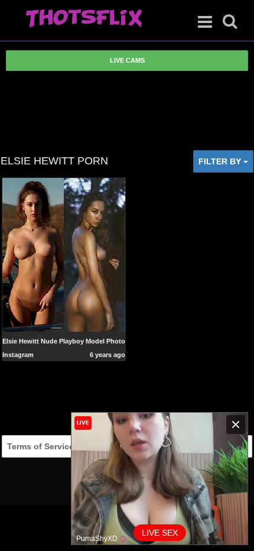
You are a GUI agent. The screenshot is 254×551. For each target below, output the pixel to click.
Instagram (18, 354)
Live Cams (127, 60)
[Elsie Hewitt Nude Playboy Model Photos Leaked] (64, 253)
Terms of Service (40, 446)
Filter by (220, 161)
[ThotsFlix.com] (84, 19)
